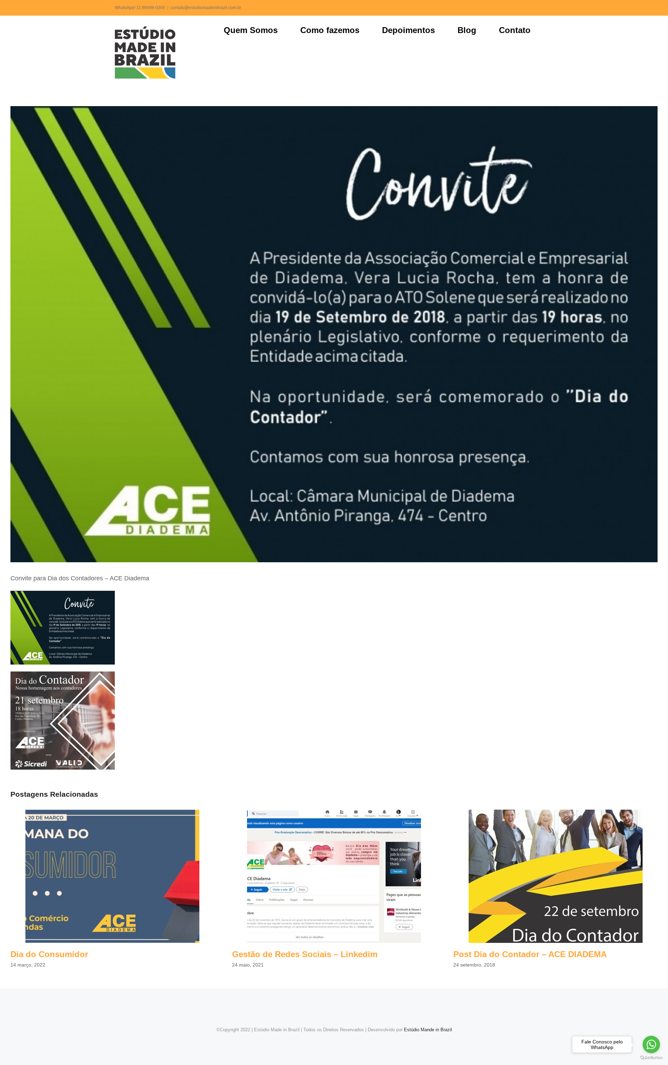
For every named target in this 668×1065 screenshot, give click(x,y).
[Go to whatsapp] (651, 1044)
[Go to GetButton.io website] (651, 1058)
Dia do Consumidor (112, 876)
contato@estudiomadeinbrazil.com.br (205, 7)
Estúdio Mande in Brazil (428, 1029)
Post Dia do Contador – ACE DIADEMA (555, 876)
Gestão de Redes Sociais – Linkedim (334, 876)
